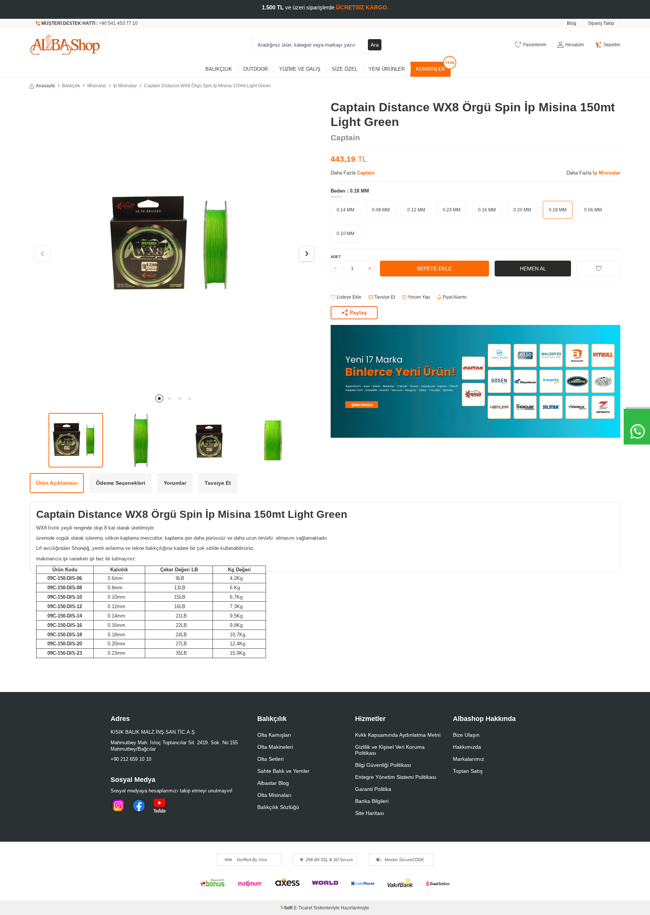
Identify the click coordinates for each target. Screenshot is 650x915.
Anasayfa (45, 85)
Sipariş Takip (601, 23)
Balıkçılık (218, 69)
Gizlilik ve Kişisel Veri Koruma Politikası (390, 750)
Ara (375, 45)
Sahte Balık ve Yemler (283, 771)
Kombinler (430, 69)
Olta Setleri (270, 759)
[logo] (65, 44)
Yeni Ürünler (387, 69)
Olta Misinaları (274, 795)
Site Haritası (369, 813)
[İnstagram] (118, 805)
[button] (159, 398)
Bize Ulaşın (466, 735)
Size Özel (344, 69)
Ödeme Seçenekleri (120, 483)
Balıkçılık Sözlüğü (278, 807)
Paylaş (358, 313)
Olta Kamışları (274, 735)
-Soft (287, 907)
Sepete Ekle (434, 269)
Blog (571, 23)
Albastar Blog (273, 783)
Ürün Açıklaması (56, 483)
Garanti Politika (373, 789)
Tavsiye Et (384, 297)
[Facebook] (138, 805)
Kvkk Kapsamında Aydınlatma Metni (397, 735)
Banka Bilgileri (372, 801)
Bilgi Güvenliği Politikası (383, 765)
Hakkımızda (467, 747)
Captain (345, 137)
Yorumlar (175, 483)
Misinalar (96, 85)
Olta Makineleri (275, 747)
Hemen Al (533, 269)
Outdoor (255, 69)
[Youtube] (159, 805)
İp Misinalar (125, 85)
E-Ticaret (303, 907)
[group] (174, 245)
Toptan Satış (468, 771)
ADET (336, 257)
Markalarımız (468, 759)
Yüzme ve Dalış (299, 69)
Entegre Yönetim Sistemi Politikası (395, 777)
